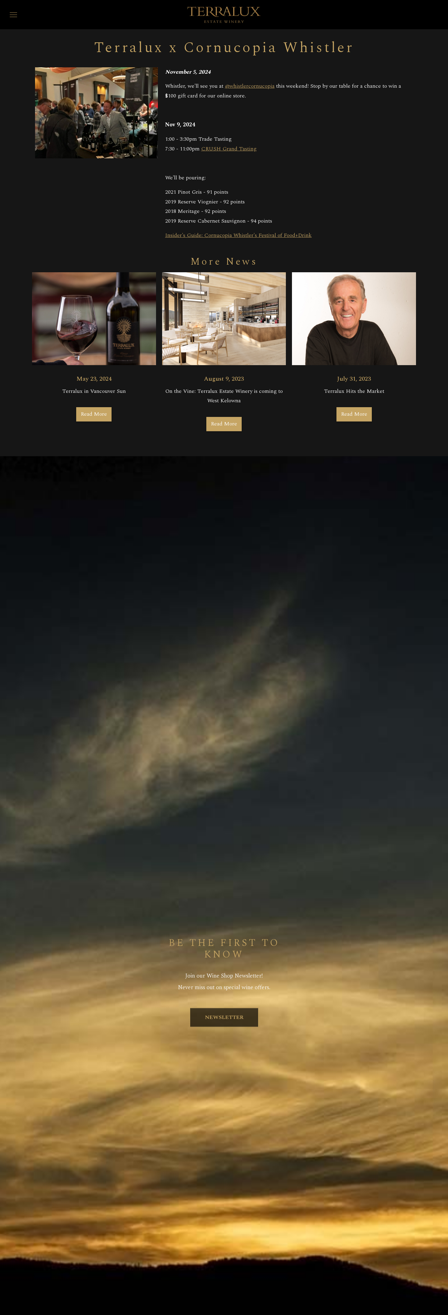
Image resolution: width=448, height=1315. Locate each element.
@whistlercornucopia (250, 86)
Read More (94, 414)
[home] (224, 14)
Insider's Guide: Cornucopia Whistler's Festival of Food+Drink (238, 235)
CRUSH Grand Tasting (229, 149)
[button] (13, 14)
